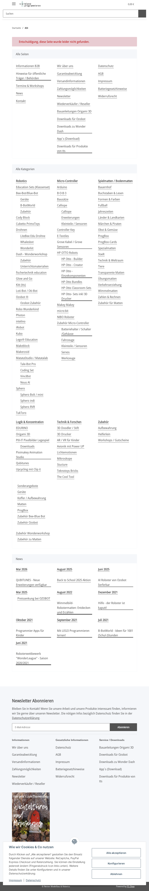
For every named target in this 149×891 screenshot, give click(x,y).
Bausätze (62, 199)
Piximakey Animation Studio (29, 454)
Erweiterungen (70, 217)
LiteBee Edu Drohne (32, 236)
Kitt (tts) (21, 285)
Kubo (19, 333)
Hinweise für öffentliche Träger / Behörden (31, 75)
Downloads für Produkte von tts (72, 148)
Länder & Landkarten (111, 217)
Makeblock (23, 346)
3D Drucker (64, 434)
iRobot (20, 327)
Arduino (62, 187)
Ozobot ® (22, 297)
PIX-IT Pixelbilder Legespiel (32, 440)
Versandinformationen (71, 81)
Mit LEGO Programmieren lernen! (73, 632)
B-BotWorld (27, 205)
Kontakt (21, 101)
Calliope (62, 205)
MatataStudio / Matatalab (32, 358)
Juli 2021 (103, 620)
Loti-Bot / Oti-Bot (26, 291)
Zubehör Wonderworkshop (33, 533)
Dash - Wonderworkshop (31, 254)
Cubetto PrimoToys (28, 224)
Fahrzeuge (67, 340)
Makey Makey (65, 305)
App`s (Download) (68, 138)
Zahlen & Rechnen (109, 297)
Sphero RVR (27, 407)
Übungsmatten (107, 278)
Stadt (101, 254)
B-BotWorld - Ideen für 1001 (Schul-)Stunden (115, 632)
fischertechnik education (31, 272)
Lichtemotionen (67, 452)
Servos (65, 352)
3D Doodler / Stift (68, 428)
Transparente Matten (111, 272)
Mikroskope (64, 458)
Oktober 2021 (24, 620)
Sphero (20, 388)
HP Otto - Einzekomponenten (73, 273)
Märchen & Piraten (109, 224)
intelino (20, 321)
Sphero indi (27, 400)
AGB (101, 73)
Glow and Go (24, 278)
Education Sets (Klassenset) (33, 187)
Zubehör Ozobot (27, 522)
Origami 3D (23, 434)
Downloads (27, 446)
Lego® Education (27, 339)
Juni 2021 (21, 643)
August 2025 (64, 569)
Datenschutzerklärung (25, 718)
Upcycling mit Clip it (28, 469)
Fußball (102, 205)
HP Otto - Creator (72, 265)
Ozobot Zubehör (30, 303)
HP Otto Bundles (71, 282)
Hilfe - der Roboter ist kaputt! (111, 605)
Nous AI (25, 382)
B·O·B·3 (61, 193)
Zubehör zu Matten (29, 539)
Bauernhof (104, 187)
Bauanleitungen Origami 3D (74, 111)
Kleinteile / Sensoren (74, 224)
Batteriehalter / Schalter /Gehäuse (76, 331)
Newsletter (64, 96)
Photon (20, 315)
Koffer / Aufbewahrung (31, 498)
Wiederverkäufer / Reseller (73, 104)
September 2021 (67, 620)
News (19, 93)
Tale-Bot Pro (28, 364)
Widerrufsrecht (107, 96)
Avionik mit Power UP (70, 446)
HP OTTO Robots (67, 252)
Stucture (62, 464)
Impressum (15, 880)
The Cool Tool (65, 477)
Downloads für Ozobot (71, 119)
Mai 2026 (21, 569)
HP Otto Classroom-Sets (76, 288)
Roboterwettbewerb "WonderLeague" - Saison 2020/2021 (32, 658)
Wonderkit (26, 248)
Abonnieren (123, 727)
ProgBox (103, 236)
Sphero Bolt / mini (31, 394)
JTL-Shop (130, 886)
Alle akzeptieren (116, 852)
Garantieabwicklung (69, 73)
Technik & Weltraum (110, 260)
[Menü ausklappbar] (14, 2)
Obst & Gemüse (108, 230)
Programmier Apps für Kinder (30, 632)
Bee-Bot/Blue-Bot (27, 193)
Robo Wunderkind (27, 309)
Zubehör (25, 211)
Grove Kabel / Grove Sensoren (69, 244)
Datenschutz (33, 880)
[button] (108, 4)
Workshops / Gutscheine (113, 440)
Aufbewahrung (107, 428)
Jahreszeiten (105, 211)
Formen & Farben (109, 199)
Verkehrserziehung (110, 285)
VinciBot (25, 376)
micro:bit (62, 311)
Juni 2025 (103, 569)
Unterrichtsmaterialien (34, 266)
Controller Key (66, 230)
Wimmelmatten (108, 291)
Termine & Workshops (30, 86)
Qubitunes (22, 463)
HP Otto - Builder (72, 259)
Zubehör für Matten (110, 303)
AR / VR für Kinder (68, 440)
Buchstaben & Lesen (110, 193)
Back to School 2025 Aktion (74, 580)
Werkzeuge (68, 358)
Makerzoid (22, 352)
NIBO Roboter (65, 317)
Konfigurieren (116, 863)
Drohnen (21, 230)
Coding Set (27, 370)
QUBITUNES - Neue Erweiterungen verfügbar (31, 582)
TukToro (21, 413)
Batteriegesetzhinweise (112, 89)
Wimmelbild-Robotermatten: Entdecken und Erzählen (73, 607)
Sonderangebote (27, 486)
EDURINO (22, 428)
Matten (21, 504)
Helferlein (104, 434)
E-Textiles (63, 236)
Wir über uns (65, 66)
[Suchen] (142, 13)
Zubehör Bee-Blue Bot (31, 516)
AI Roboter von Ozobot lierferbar (112, 582)
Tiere (101, 266)
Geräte (24, 199)
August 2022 (64, 592)
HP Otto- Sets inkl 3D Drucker (74, 296)
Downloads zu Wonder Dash (71, 128)
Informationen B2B (28, 66)
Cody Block (23, 217)
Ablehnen (116, 874)
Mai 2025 (21, 592)
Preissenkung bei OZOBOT (33, 598)
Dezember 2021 (108, 592)
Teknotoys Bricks (67, 471)
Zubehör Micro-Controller (73, 323)
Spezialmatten (107, 248)
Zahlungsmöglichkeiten (71, 89)
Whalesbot (27, 242)
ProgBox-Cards (107, 242)
